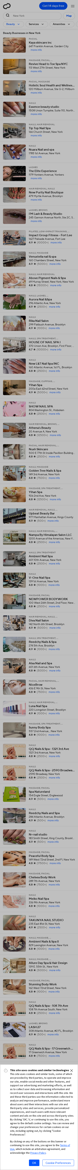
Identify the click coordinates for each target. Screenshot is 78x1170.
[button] (71, 1070)
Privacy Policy (38, 1152)
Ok (34, 1163)
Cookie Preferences (58, 1163)
